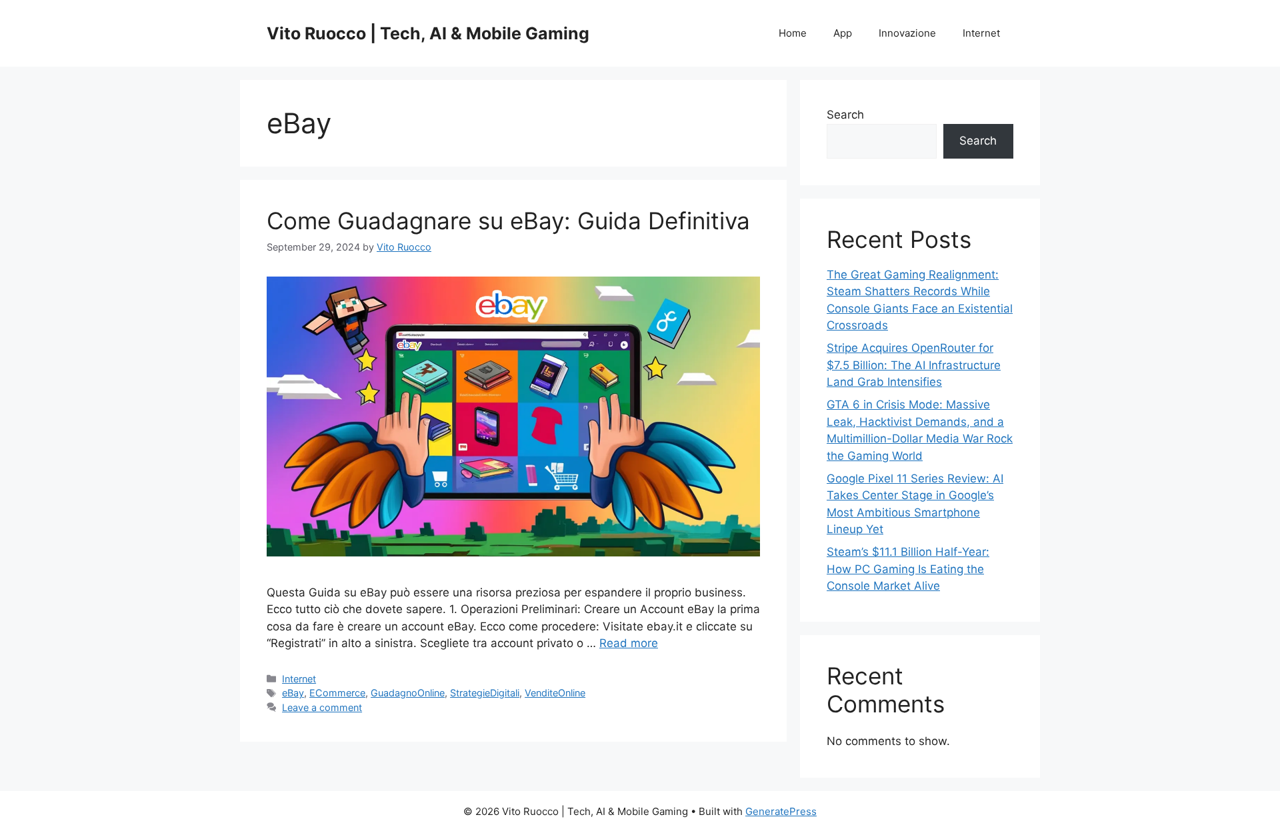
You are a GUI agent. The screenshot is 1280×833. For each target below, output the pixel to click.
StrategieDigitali (484, 692)
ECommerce (337, 692)
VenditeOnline (555, 692)
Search (845, 114)
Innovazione (907, 33)
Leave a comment (322, 707)
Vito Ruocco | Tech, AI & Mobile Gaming (428, 33)
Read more (628, 643)
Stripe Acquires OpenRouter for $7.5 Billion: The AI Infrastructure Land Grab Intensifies (914, 365)
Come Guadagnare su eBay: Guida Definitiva (508, 221)
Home (793, 33)
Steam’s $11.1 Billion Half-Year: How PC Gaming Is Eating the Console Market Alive (908, 568)
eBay (293, 692)
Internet (981, 33)
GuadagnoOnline (408, 692)
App (842, 33)
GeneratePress (781, 811)
